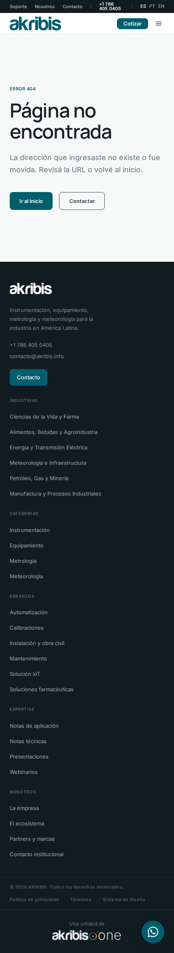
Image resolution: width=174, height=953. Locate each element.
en (161, 6)
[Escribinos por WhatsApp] (153, 932)
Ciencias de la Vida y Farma (44, 416)
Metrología (23, 561)
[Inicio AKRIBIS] (35, 23)
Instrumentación (30, 530)
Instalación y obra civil (37, 643)
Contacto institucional (37, 854)
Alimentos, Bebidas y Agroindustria (54, 432)
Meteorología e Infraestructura (48, 462)
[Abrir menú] (158, 23)
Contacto (73, 6)
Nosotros (45, 6)
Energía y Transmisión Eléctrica (48, 447)
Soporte (18, 6)
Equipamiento (27, 545)
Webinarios (24, 772)
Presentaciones (29, 756)
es (143, 6)
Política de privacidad (34, 899)
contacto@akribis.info (37, 356)
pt (152, 6)
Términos (80, 899)
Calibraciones (27, 627)
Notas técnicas (28, 741)
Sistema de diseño (124, 899)
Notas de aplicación (34, 725)
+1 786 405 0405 (110, 6)
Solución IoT (25, 674)
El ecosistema (27, 823)
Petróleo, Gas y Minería (39, 478)
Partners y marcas (32, 838)
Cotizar (132, 23)
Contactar (82, 201)
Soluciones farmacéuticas (42, 689)
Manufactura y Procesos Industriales (55, 493)
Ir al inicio (31, 201)
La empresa (24, 808)
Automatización (29, 612)
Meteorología (26, 576)
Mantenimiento (28, 658)
